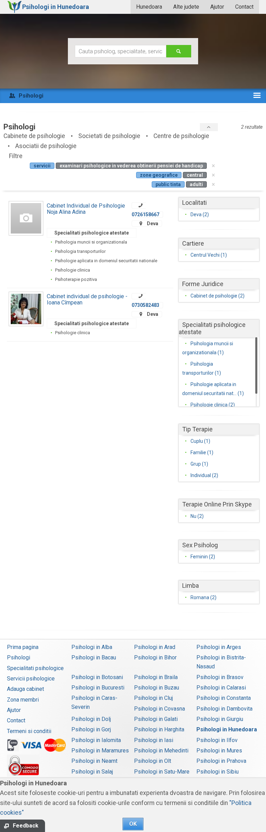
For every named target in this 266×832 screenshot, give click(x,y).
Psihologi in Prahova (221, 761)
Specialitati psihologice (35, 668)
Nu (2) (197, 516)
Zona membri (23, 699)
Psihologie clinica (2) (212, 405)
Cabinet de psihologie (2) (217, 296)
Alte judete (186, 6)
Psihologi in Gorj (91, 729)
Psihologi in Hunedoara (226, 729)
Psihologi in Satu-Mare (161, 771)
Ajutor (217, 6)
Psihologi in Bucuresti (97, 687)
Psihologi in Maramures (100, 750)
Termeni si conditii (29, 731)
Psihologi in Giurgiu (219, 719)
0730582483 (145, 305)
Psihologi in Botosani (97, 677)
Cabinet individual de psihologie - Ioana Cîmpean (87, 299)
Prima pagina (22, 647)
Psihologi (18, 657)
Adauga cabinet (25, 689)
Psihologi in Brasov (219, 677)
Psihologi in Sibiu (217, 771)
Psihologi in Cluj (153, 698)
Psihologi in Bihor (155, 657)
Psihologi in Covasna (159, 708)
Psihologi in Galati (156, 719)
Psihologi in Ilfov (217, 740)
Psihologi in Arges (218, 647)
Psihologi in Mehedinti (161, 750)
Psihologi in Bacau (93, 657)
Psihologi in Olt (152, 761)
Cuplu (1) (200, 441)
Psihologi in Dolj (91, 719)
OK (133, 824)
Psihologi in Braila (156, 677)
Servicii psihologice (31, 678)
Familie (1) (201, 452)
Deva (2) (199, 214)
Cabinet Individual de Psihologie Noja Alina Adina (86, 208)
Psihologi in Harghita (159, 729)
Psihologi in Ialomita (96, 740)
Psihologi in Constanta (223, 698)
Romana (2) (203, 597)
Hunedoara (149, 6)
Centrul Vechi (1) (208, 255)
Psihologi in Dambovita (224, 708)
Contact (244, 6)
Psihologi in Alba (91, 647)
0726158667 (145, 214)
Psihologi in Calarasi (221, 687)
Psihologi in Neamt (94, 761)
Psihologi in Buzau (156, 687)
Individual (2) (204, 475)
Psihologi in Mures (219, 750)
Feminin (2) (202, 556)
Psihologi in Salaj (92, 771)
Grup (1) (199, 464)
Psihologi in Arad (154, 647)
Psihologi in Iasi (153, 740)
